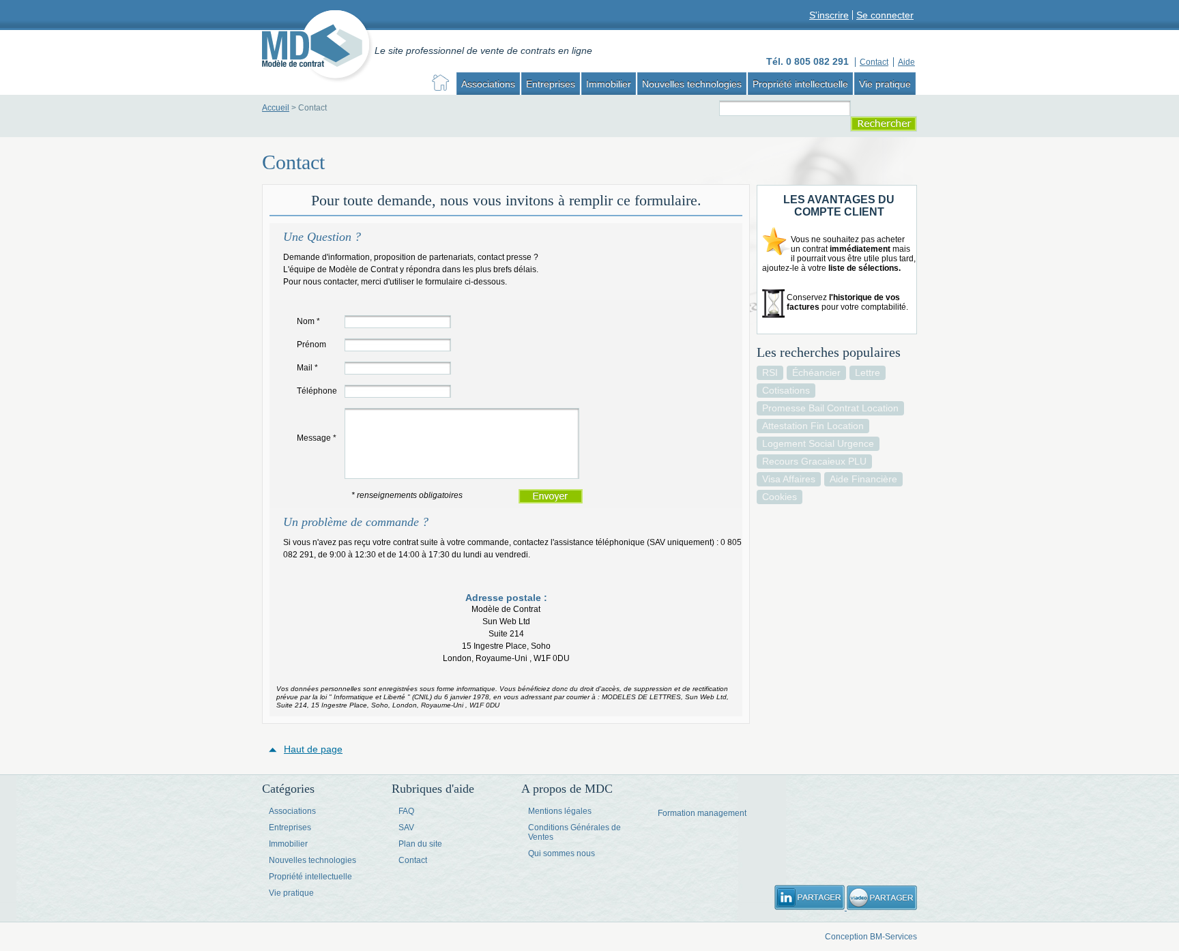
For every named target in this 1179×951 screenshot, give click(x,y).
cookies (779, 496)
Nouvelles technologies (692, 83)
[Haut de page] (276, 749)
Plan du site (420, 844)
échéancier (816, 372)
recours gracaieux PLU (814, 461)
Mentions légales (560, 811)
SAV (406, 827)
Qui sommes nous (561, 853)
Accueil (275, 108)
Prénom (311, 344)
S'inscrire (829, 15)
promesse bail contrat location (830, 408)
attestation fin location (813, 425)
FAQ (406, 811)
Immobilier (608, 83)
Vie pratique (885, 83)
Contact (412, 860)
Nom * (308, 321)
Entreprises (550, 83)
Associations (488, 83)
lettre (867, 372)
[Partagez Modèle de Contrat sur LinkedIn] (810, 907)
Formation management (702, 813)
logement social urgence (818, 443)
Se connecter (885, 15)
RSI (770, 372)
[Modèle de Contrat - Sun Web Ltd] (318, 47)
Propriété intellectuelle (800, 83)
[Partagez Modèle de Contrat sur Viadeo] (882, 907)
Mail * (307, 367)
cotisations (786, 390)
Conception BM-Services (871, 936)
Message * (316, 438)
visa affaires (788, 478)
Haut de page (313, 749)
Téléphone (317, 391)
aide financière (863, 478)
